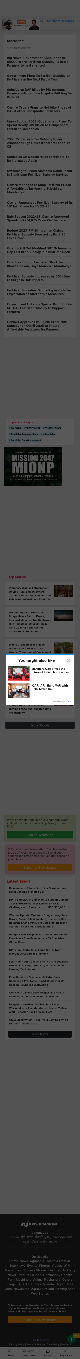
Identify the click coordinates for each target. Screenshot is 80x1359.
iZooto (69, 701)
